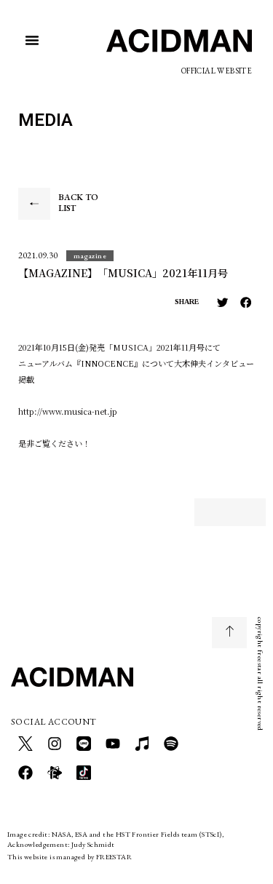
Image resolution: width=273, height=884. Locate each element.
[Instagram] (54, 743)
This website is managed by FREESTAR (69, 856)
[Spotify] (171, 743)
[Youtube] (112, 743)
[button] (32, 40)
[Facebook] (25, 772)
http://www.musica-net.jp (67, 411)
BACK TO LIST (78, 203)
